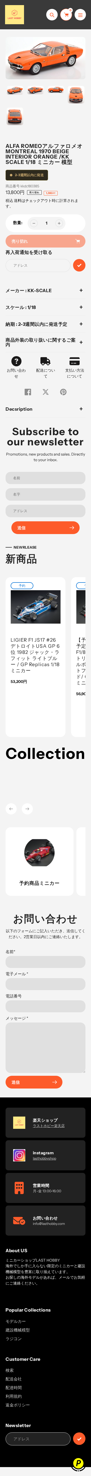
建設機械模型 (18, 1329)
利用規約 (14, 1396)
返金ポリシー (18, 1404)
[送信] (79, 1438)
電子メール (17, 973)
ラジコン (14, 1338)
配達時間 (14, 1387)
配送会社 (14, 1378)
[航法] (80, 14)
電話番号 (14, 996)
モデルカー (16, 1321)
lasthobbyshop (44, 1158)
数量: (17, 222)
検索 (10, 1370)
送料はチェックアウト (33, 200)
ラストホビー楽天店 (49, 1125)
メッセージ (17, 1018)
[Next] (27, 808)
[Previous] (11, 808)
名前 (10, 951)
